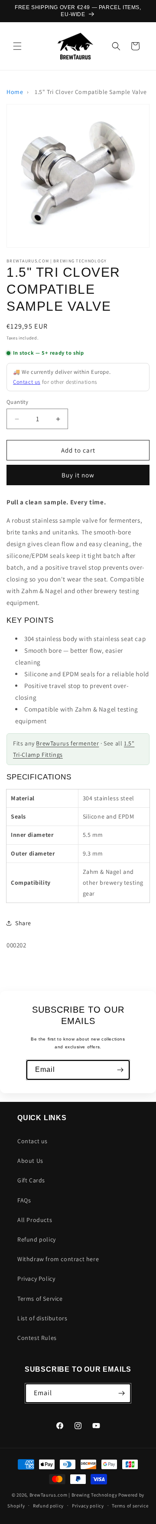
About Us (30, 1161)
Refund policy (36, 1239)
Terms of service (130, 1506)
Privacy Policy (36, 1278)
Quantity (17, 402)
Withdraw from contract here (58, 1259)
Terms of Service (40, 1298)
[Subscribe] (120, 1070)
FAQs (24, 1200)
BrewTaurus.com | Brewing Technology (73, 1495)
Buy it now (78, 475)
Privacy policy (88, 1506)
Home (14, 92)
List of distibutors (42, 1318)
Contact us (26, 382)
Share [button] (23, 923)
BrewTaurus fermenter (67, 743)
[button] (17, 46)
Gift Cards (31, 1180)
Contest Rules (37, 1338)
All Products (34, 1220)
